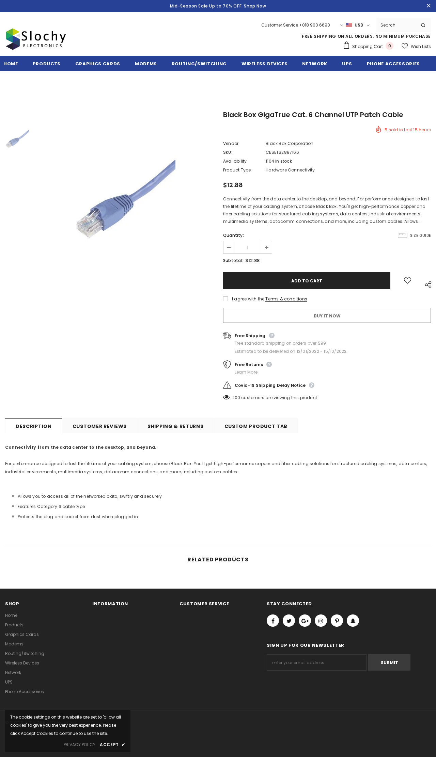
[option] (124, 200)
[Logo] (35, 47)
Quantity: (233, 235)
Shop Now (255, 6)
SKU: (227, 152)
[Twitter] (289, 620)
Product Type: (237, 170)
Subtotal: (233, 260)
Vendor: (231, 143)
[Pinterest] (337, 620)
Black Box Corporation (289, 143)
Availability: (235, 161)
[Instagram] (321, 620)
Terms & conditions (286, 299)
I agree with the (248, 299)
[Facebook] (273, 620)
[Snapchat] (353, 620)
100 (236, 397)
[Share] (426, 284)
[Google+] (305, 620)
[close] (428, 6)
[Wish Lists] (407, 280)
